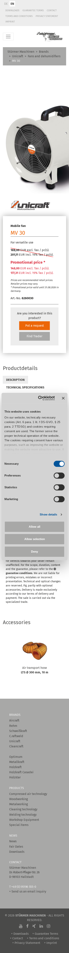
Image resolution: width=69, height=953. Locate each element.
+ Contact (16, 938)
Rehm (13, 726)
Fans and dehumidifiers (44, 56)
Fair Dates (16, 846)
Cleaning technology (23, 809)
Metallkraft (16, 762)
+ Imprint (50, 943)
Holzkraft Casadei (21, 772)
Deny (34, 551)
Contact (52, 10)
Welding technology (23, 814)
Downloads (12, 10)
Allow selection (34, 539)
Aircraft (14, 720)
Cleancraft (16, 746)
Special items (18, 825)
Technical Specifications (25, 387)
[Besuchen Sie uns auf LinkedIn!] (41, 926)
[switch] (59, 476)
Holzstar (15, 777)
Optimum (15, 757)
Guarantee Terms (33, 10)
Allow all (34, 526)
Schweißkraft (18, 731)
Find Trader (34, 336)
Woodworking (18, 799)
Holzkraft (15, 767)
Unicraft (17, 56)
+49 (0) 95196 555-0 (23, 887)
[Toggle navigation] (8, 36)
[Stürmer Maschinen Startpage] (49, 37)
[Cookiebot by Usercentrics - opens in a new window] (40, 398)
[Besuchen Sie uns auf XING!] (34, 926)
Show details (48, 514)
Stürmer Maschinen (20, 51)
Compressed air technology (28, 794)
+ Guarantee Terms (45, 933)
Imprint (10, 21)
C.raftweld (16, 736)
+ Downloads (20, 933)
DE (6, 4)
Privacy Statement (47, 16)
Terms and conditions (19, 16)
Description (15, 380)
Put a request (34, 325)
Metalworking (18, 804)
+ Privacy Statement (26, 943)
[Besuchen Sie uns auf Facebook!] (27, 926)
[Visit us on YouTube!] (20, 926)
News (12, 841)
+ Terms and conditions (43, 938)
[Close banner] (63, 398)
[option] (34, 662)
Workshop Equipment (24, 820)
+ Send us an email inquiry (27, 891)
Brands (43, 51)
